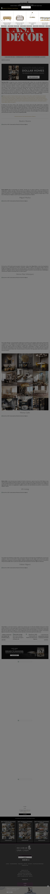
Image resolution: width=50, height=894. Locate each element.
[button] (2, 20)
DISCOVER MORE (26, 7)
